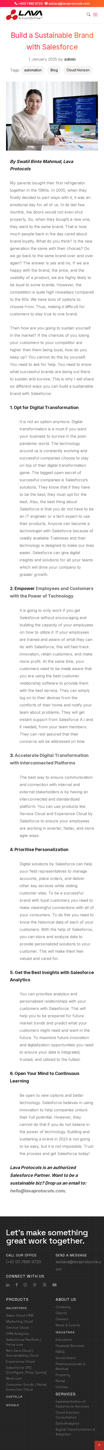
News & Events (68, 1325)
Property (63, 1375)
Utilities (62, 1387)
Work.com (14, 1378)
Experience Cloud (70, 813)
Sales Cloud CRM (19, 1315)
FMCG (60, 1352)
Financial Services (70, 1346)
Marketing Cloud (19, 1321)
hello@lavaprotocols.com (37, 1190)
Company (63, 1307)
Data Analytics (67, 1423)
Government (66, 1358)
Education (64, 1339)
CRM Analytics (17, 1333)
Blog (54, 70)
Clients (61, 1313)
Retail (60, 1381)
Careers (62, 1319)
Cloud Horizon (78, 70)
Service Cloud (32, 813)
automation (33, 70)
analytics (61, 993)
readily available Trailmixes (44, 538)
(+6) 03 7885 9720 (23, 1261)
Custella (14, 1397)
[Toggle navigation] (95, 14)
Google (12, 1405)
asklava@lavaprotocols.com (68, 3)
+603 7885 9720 (30, 3)
